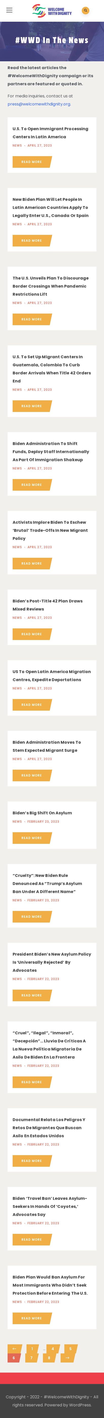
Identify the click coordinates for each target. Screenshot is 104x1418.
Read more (31, 162)
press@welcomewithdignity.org (39, 104)
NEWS (17, 145)
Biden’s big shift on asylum (42, 813)
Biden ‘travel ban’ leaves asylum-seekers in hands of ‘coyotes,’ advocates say (50, 1206)
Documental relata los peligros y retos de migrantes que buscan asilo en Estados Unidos (49, 1128)
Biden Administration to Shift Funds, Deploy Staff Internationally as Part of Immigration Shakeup (51, 452)
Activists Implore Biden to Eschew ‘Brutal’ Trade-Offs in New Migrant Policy (50, 530)
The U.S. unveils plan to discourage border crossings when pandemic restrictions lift (51, 286)
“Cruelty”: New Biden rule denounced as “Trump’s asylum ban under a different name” (47, 884)
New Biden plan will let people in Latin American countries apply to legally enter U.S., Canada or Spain (51, 207)
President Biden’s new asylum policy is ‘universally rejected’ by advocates (52, 962)
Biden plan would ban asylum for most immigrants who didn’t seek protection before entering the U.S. (50, 1285)
